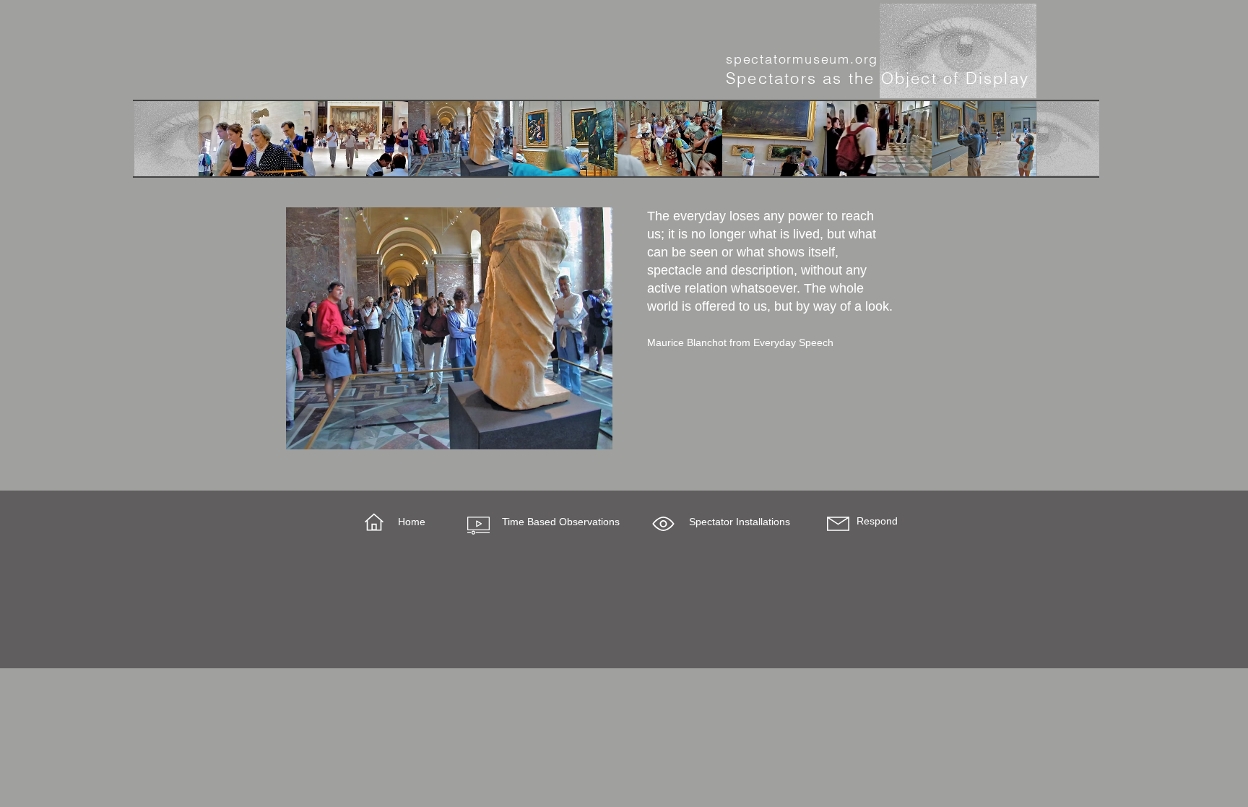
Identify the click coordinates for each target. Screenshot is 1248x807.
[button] (663, 524)
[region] (449, 328)
